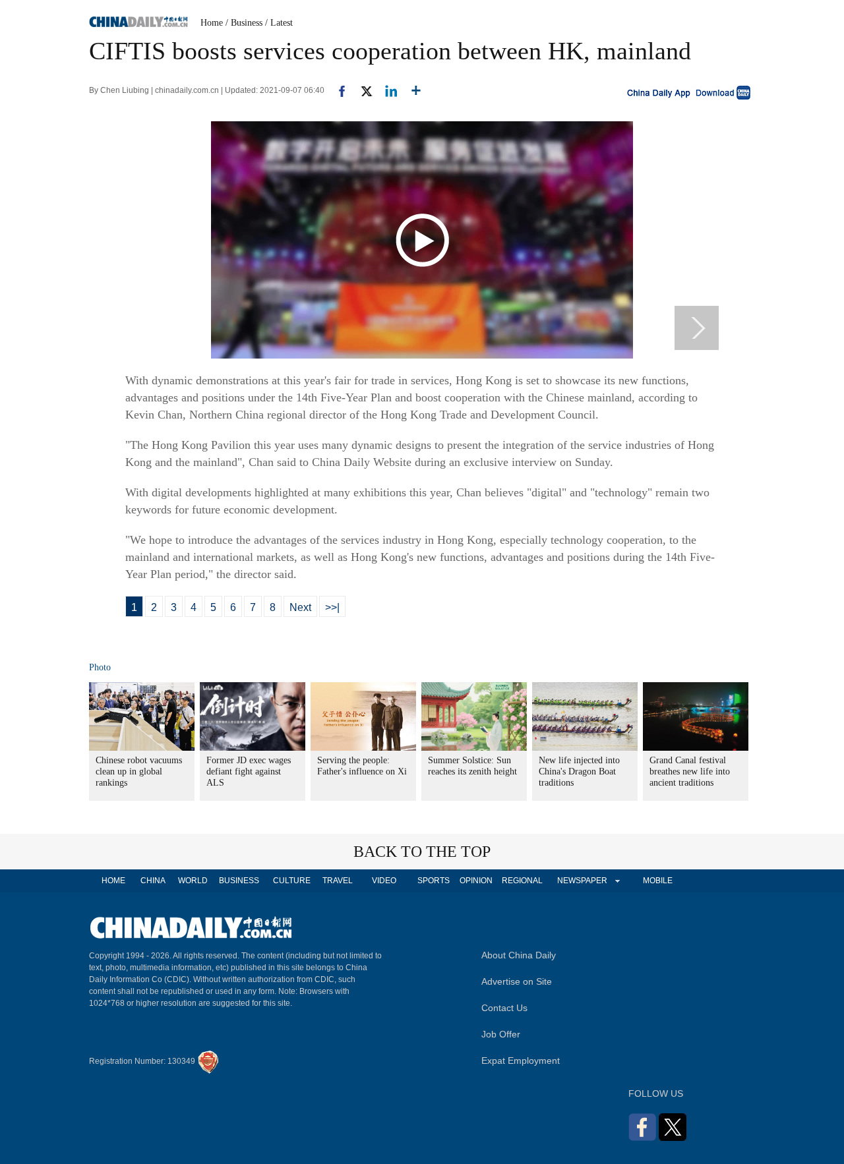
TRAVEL (337, 880)
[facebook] (336, 90)
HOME (113, 880)
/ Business (244, 23)
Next (300, 607)
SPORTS (433, 880)
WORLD (193, 880)
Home (211, 23)
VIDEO (384, 880)
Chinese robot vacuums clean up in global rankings (139, 771)
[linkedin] (386, 90)
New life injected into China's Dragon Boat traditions (579, 771)
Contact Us (504, 1008)
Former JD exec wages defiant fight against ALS (248, 771)
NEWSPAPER (581, 880)
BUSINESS (239, 880)
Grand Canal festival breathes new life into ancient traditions (689, 771)
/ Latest (279, 23)
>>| (332, 607)
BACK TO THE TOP (422, 851)
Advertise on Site (516, 981)
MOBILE (658, 880)
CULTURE (292, 880)
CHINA (153, 880)
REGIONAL (522, 880)
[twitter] (361, 90)
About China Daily (518, 955)
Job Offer (500, 1034)
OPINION (476, 880)
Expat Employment (520, 1060)
